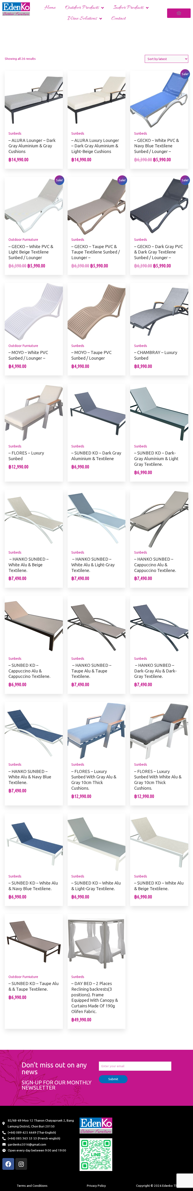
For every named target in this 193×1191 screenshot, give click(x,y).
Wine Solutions (82, 18)
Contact (118, 18)
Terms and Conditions (32, 1185)
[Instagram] (21, 1164)
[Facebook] (8, 1164)
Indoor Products (128, 7)
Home (50, 7)
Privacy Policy (96, 1185)
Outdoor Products (82, 7)
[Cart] (179, 13)
